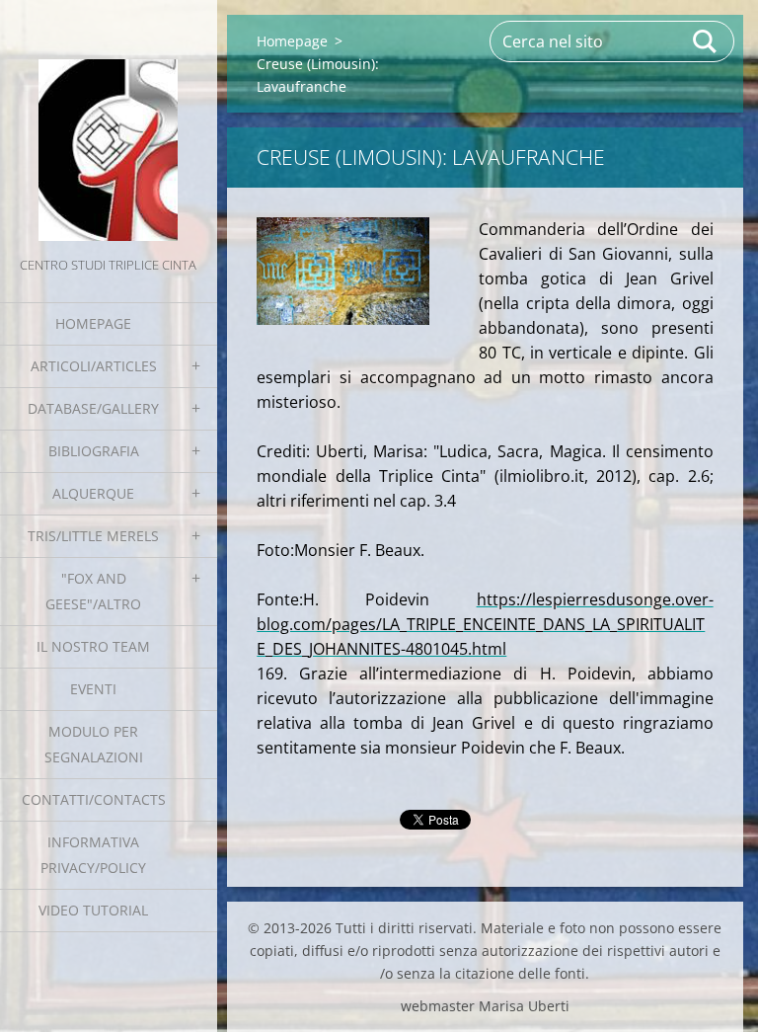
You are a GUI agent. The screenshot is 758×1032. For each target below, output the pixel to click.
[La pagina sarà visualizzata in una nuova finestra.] (343, 271)
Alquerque (93, 493)
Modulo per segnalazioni (93, 744)
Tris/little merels (93, 535)
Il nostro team (93, 646)
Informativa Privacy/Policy (93, 855)
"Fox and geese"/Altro (93, 591)
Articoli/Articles (94, 366)
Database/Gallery (93, 408)
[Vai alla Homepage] (108, 126)
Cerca (706, 41)
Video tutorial (93, 910)
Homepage (93, 323)
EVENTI (93, 688)
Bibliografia (93, 450)
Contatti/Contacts (94, 799)
